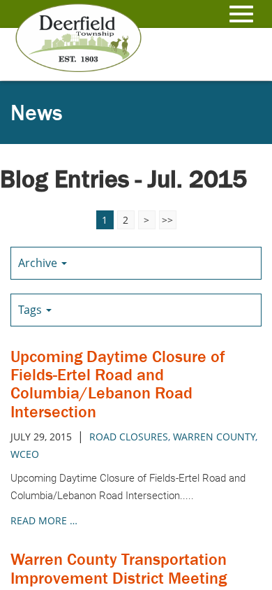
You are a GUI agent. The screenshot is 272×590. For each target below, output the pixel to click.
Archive (39, 263)
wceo (24, 454)
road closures (128, 436)
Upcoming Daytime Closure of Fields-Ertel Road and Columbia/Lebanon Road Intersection (117, 384)
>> (167, 219)
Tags (31, 309)
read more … (43, 520)
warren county (214, 436)
